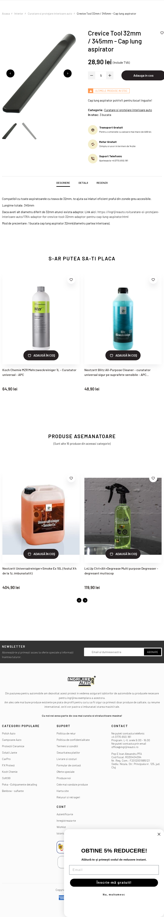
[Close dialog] (159, 834)
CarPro (6, 759)
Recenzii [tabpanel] (102, 182)
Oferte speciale (65, 771)
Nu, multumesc (114, 894)
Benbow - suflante (13, 790)
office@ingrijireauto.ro (124, 747)
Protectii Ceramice (13, 746)
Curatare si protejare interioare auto (128, 110)
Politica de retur (66, 733)
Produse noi (64, 778)
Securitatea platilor (68, 752)
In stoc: (93, 115)
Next (68, 73)
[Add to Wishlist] (71, 280)
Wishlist (61, 827)
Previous (10, 73)
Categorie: (96, 110)
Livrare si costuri (67, 759)
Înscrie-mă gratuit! (114, 882)
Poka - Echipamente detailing (19, 784)
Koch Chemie (9, 771)
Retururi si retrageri (68, 797)
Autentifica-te (65, 814)
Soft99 (6, 778)
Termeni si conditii (67, 746)
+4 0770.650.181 (121, 736)
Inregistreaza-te (66, 820)
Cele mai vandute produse (72, 784)
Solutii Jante (9, 752)
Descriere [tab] (63, 182)
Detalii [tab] (83, 182)
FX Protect (8, 765)
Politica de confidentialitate (73, 739)
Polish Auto (8, 733)
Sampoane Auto (11, 739)
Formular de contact (69, 765)
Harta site (63, 790)
